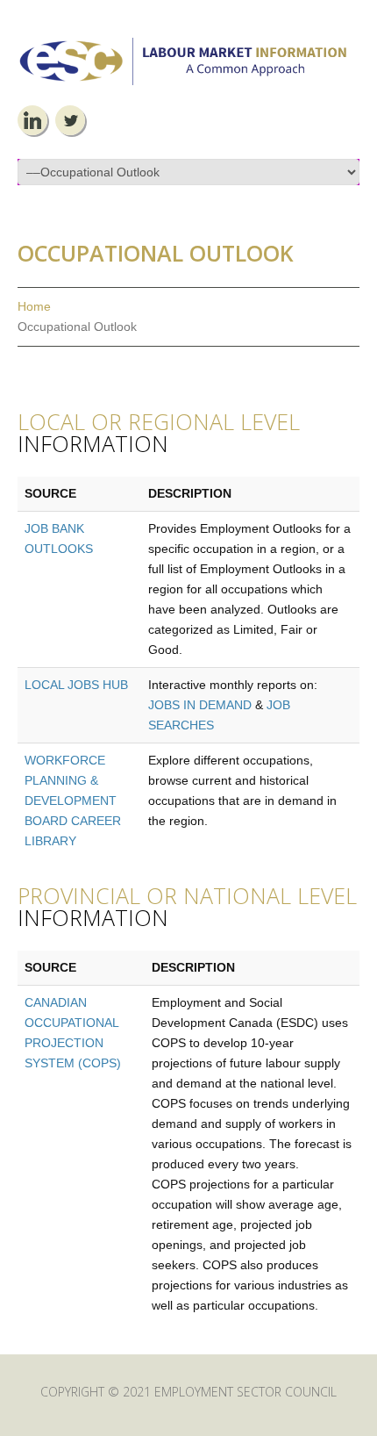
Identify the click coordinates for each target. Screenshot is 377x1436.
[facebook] (32, 120)
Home (34, 306)
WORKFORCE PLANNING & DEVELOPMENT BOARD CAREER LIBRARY (73, 800)
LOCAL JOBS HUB (76, 685)
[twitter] (70, 120)
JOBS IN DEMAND (200, 705)
